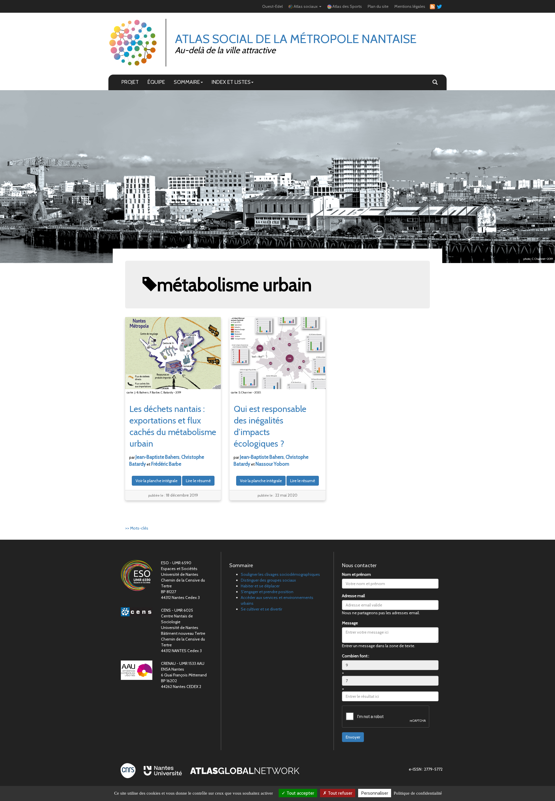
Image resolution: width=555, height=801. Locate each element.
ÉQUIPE (156, 82)
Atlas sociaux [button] (306, 6)
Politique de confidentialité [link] (418, 793)
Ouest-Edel (272, 6)
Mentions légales (409, 6)
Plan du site (378, 6)
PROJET (130, 82)
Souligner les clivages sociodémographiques (280, 574)
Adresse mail (353, 595)
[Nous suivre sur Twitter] (438, 6)
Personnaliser (374, 793)
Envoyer (353, 737)
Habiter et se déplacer (260, 586)
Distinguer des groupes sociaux (268, 580)
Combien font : (355, 655)
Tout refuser (339, 793)
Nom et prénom (356, 574)
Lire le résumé (198, 480)
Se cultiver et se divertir (261, 609)
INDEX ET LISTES (231, 82)
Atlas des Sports (347, 6)
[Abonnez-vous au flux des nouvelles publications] (431, 6)
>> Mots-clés (136, 528)
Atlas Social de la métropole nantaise (296, 38)
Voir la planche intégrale (156, 480)
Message (350, 623)
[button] (435, 82)
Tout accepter (299, 793)
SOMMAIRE (187, 82)
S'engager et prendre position (267, 591)
